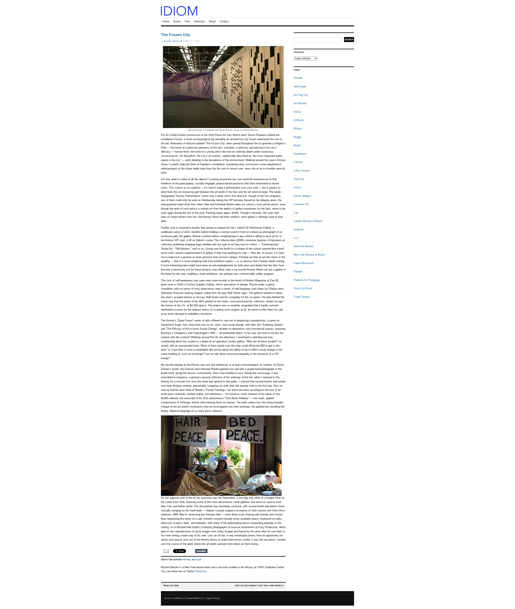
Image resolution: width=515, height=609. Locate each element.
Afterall (298, 77)
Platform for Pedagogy (307, 280)
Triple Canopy (302, 296)
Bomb (297, 145)
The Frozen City (175, 35)
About (212, 21)
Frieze (297, 187)
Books (177, 21)
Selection (199, 21)
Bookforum (300, 153)
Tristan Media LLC (195, 598)
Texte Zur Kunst (303, 288)
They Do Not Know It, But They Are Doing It (259, 585)
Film (187, 21)
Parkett (298, 271)
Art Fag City (301, 94)
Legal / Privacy (213, 598)
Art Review (300, 103)
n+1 (296, 237)
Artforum (299, 120)
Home (166, 21)
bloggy (297, 136)
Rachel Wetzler (173, 41)
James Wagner (302, 195)
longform (299, 229)
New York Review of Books (309, 254)
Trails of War (171, 585)
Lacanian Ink (301, 204)
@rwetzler (201, 571)
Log (296, 212)
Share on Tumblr (201, 551)
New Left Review (303, 246)
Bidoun (298, 128)
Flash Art (299, 179)
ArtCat (297, 111)
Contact (224, 21)
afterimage (300, 86)
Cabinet (298, 162)
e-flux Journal (301, 170)
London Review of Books (308, 221)
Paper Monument (304, 263)
